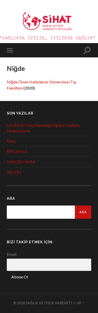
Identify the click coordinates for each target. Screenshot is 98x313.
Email (11, 254)
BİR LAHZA (17, 151)
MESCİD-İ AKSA (21, 161)
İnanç (11, 141)
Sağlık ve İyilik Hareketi (49, 303)
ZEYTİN (14, 172)
